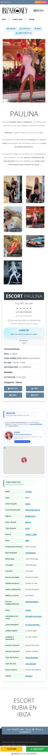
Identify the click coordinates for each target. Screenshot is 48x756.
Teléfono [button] (11, 748)
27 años (28, 491)
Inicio (4, 19)
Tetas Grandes (31, 657)
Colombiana (30, 553)
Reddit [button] (36, 395)
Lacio (27, 528)
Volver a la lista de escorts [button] (25, 754)
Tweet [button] (35, 388)
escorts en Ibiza (13, 425)
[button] (24, 70)
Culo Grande (30, 663)
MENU (40, 10)
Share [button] (13, 395)
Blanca (28, 522)
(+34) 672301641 (25, 312)
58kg (27, 540)
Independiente (31, 601)
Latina (28, 610)
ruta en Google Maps (36, 424)
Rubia (27, 504)
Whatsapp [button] (13, 388)
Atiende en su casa (33, 616)
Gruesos (29, 676)
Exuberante (30, 516)
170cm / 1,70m (31, 534)
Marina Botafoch (32, 510)
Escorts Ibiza (17, 19)
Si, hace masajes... (33, 624)
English (7, 2)
